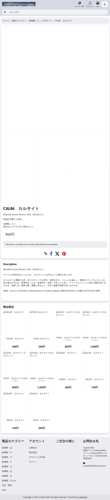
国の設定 (33, 452)
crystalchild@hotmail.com (94, 466)
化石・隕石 (7, 485)
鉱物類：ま (7, 476)
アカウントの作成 (37, 457)
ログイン (33, 462)
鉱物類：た (7, 462)
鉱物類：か (34, 20)
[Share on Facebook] (51, 254)
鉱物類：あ (7, 448)
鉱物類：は (7, 471)
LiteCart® (83, 497)
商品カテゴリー (19, 20)
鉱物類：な (7, 466)
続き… (4, 490)
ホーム (6, 20)
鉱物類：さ (7, 457)
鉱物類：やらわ (9, 480)
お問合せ (33, 448)
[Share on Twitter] (57, 254)
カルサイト (47, 20)
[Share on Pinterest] (64, 254)
